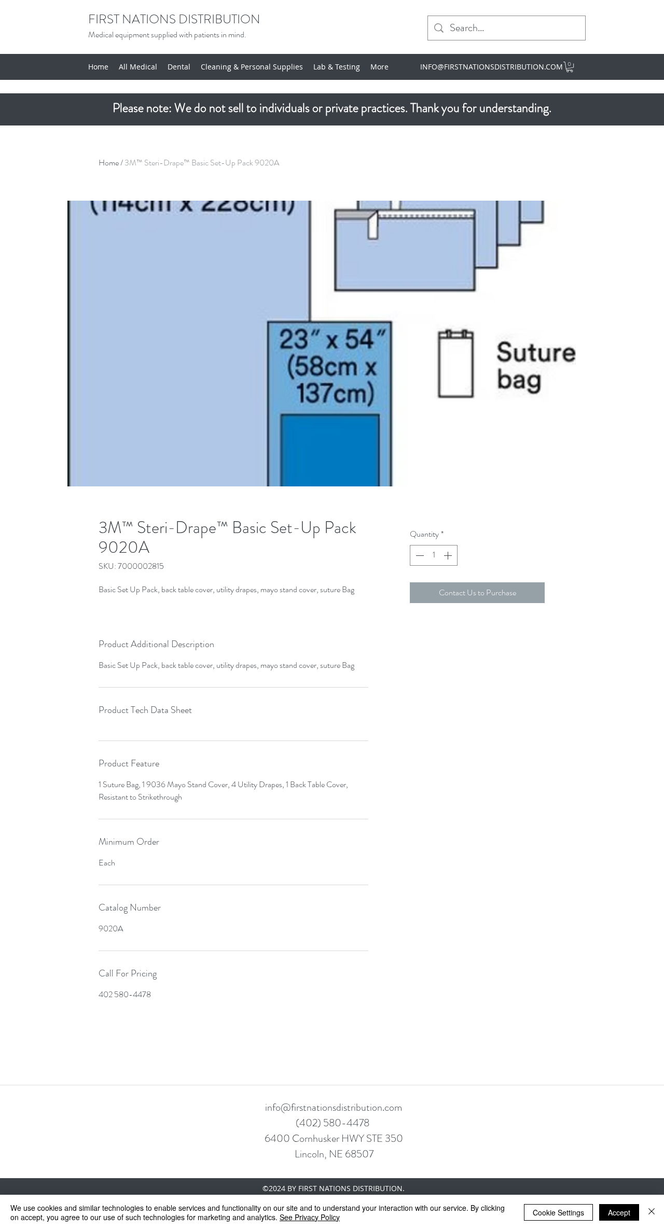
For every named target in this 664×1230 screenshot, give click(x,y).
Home (109, 163)
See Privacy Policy (310, 1217)
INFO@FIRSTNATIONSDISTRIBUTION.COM (491, 67)
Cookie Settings (558, 1212)
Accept (619, 1212)
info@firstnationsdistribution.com (333, 1107)
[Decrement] (418, 555)
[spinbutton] (433, 555)
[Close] (651, 1212)
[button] (569, 67)
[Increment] (448, 555)
